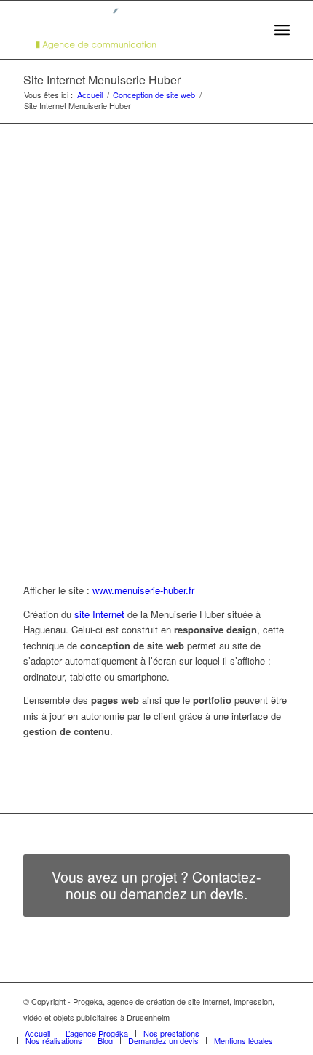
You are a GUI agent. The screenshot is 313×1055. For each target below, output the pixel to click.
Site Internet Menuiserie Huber (102, 79)
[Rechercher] (250, 30)
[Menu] (282, 29)
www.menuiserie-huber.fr (143, 590)
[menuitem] (250, 30)
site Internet (99, 614)
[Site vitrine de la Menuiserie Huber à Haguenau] (151, 287)
